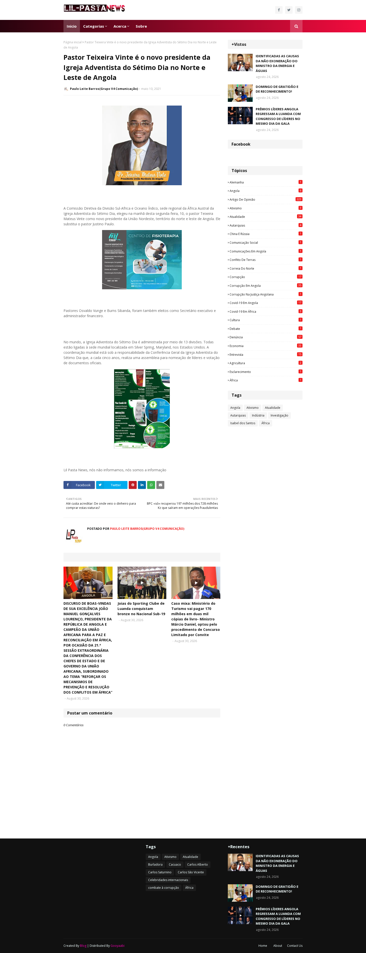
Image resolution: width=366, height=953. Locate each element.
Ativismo (265, 208)
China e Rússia (265, 234)
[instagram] (299, 10)
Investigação (279, 415)
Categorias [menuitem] (93, 26)
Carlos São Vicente (191, 872)
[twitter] (289, 10)
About (277, 946)
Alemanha (265, 182)
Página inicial (72, 42)
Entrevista (265, 354)
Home (262, 946)
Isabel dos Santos (242, 423)
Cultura (265, 320)
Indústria (258, 415)
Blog (83, 946)
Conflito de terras (265, 259)
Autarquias (265, 225)
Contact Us (295, 946)
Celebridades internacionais (168, 880)
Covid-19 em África (265, 311)
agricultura (265, 363)
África (265, 380)
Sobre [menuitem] (141, 26)
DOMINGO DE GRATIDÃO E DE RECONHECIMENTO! (277, 89)
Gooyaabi (117, 946)
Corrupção (265, 277)
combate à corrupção (163, 888)
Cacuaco (175, 864)
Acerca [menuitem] (120, 26)
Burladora (155, 864)
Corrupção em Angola (265, 285)
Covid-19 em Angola (265, 302)
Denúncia (265, 337)
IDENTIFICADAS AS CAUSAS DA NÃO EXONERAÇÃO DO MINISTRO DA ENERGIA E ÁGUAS (277, 63)
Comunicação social (265, 242)
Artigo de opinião (265, 199)
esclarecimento (265, 371)
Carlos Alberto (197, 864)
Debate (265, 328)
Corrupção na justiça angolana (265, 294)
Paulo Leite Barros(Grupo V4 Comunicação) (104, 89)
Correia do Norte (265, 268)
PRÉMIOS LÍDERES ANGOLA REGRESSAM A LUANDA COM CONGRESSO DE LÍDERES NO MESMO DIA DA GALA (278, 116)
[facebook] (279, 10)
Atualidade (265, 216)
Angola (265, 190)
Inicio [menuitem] (72, 26)
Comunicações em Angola (265, 251)
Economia (265, 346)
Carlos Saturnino (160, 872)
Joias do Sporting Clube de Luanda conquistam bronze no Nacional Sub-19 (141, 608)
